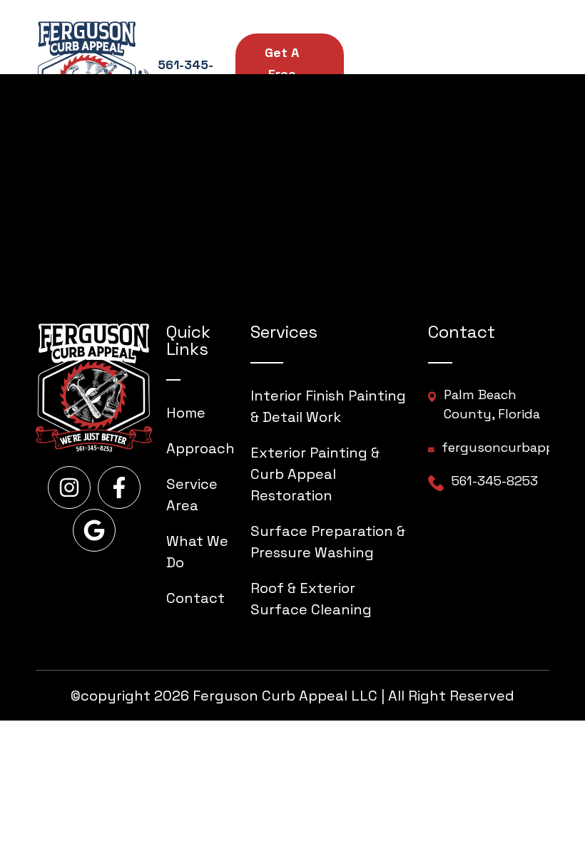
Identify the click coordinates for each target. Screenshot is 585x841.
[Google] (94, 530)
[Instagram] (69, 487)
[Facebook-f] (119, 487)
